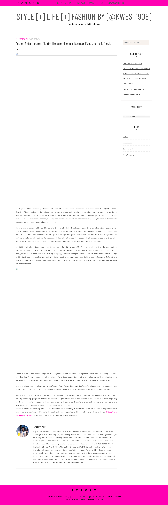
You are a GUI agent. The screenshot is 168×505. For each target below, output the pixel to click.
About (68, 3)
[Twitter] (77, 490)
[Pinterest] (86, 490)
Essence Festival (22, 39)
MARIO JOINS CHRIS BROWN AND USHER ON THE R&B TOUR (135, 92)
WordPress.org (128, 155)
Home (59, 3)
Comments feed (129, 149)
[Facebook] (72, 490)
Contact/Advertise (115, 3)
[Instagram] (90, 490)
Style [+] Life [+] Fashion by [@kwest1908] (84, 16)
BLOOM (100, 3)
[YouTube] (95, 490)
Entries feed (127, 143)
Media (91, 3)
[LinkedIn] (81, 490)
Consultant (80, 3)
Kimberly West (39, 426)
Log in (125, 137)
